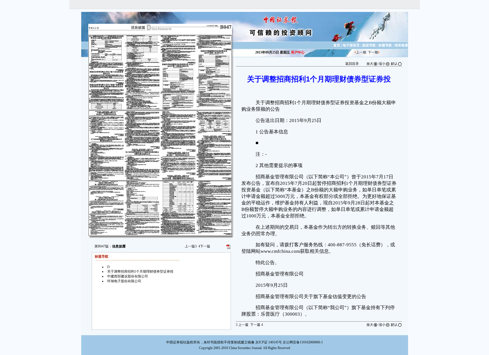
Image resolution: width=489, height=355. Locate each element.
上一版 (191, 246)
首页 (336, 45)
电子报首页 (351, 45)
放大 (369, 64)
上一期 (361, 52)
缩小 (382, 64)
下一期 (373, 52)
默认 (394, 64)
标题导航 (385, 45)
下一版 (204, 246)
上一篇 (242, 325)
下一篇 (256, 325)
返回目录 (352, 64)
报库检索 (401, 45)
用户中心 (297, 52)
